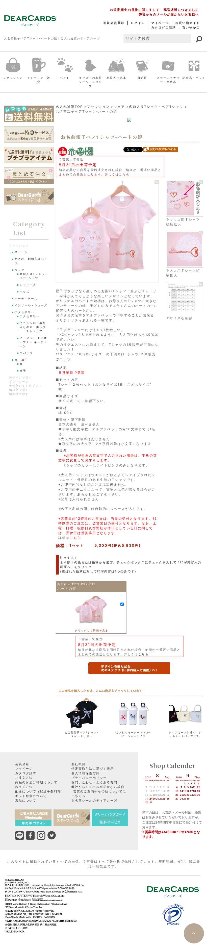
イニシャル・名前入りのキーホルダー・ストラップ (33, 327)
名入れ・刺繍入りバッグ (31, 261)
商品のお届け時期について (36, 782)
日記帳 (142, 78)
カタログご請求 (163, 27)
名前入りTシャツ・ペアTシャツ (156, 107)
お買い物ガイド (187, 23)
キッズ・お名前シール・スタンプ (90, 82)
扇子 (23, 370)
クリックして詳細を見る (91, 630)
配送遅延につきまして (181, 10)
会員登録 (22, 764)
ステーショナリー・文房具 (168, 80)
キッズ (25, 291)
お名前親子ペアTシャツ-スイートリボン (82, 734)
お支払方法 (24, 787)
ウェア (119, 107)
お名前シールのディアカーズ (94, 800)
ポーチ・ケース (26, 298)
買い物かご (191, 27)
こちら (124, 174)
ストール (21, 252)
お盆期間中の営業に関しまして (135, 10)
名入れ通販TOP (69, 107)
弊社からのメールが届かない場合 (97, 787)
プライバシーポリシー (89, 778)
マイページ (160, 23)
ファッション (13, 78)
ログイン (138, 23)
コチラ (65, 359)
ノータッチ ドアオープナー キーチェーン (33, 342)
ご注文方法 (24, 778)
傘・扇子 (21, 360)
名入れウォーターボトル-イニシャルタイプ (133, 734)
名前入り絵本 (116, 78)
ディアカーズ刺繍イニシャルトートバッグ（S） (185, 734)
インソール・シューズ (31, 305)
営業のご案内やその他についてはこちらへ (98, 793)
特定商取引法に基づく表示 (92, 768)
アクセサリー (24, 312)
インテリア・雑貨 (38, 80)
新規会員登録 (113, 23)
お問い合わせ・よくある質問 (94, 782)
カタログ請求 (25, 773)
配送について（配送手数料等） (40, 791)
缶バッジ (26, 353)
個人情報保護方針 (85, 773)
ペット (65, 78)
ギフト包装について (31, 796)
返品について (25, 800)
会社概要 (78, 764)
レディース (28, 285)
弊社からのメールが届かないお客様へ (169, 14)
